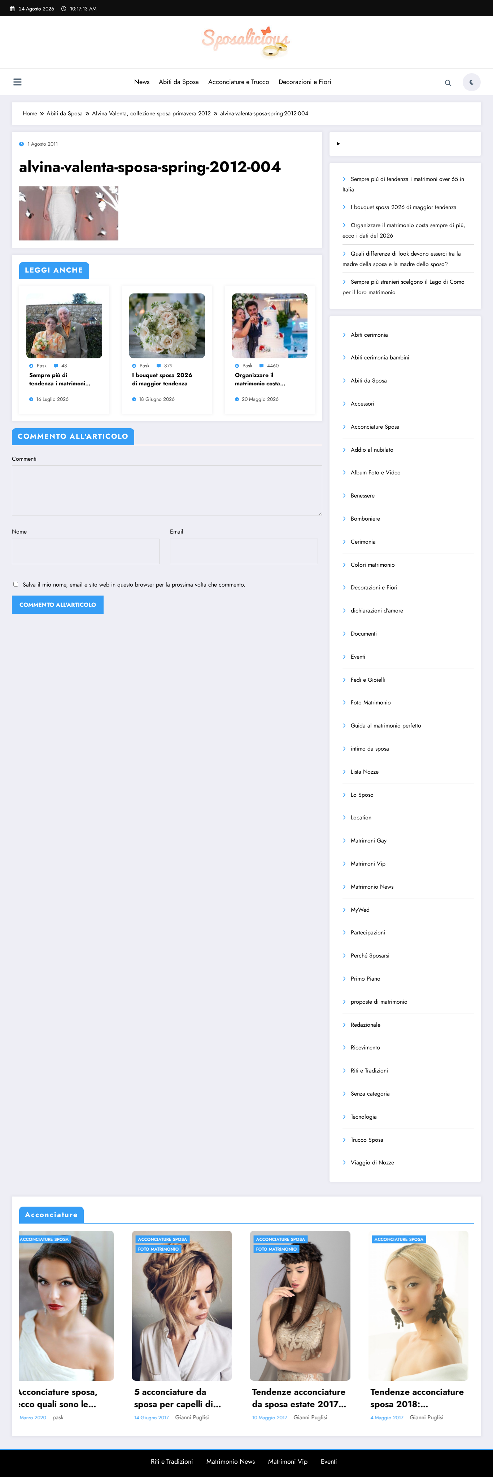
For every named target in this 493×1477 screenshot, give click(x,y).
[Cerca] (448, 83)
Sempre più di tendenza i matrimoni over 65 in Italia (57, 379)
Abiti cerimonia (369, 335)
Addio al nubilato (372, 450)
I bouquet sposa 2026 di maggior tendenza (162, 379)
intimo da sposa (370, 748)
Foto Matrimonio (371, 702)
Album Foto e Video (376, 472)
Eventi (358, 657)
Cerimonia (363, 542)
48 (64, 365)
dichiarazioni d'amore (377, 610)
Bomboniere (365, 518)
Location (361, 817)
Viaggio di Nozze (372, 1162)
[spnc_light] (472, 82)
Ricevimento (365, 1047)
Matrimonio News (372, 887)
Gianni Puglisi (75, 1417)
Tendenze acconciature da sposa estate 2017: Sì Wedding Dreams (182, 1398)
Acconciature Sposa (375, 427)
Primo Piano (365, 978)
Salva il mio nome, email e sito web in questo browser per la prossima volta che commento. (134, 584)
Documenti (364, 633)
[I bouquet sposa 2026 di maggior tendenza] (167, 325)
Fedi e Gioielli (368, 680)
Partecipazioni (368, 932)
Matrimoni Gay (369, 840)
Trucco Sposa (367, 1140)
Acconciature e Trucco (238, 82)
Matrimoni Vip (368, 863)
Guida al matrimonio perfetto (386, 725)
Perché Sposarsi (370, 955)
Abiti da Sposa (179, 82)
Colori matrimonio (373, 565)
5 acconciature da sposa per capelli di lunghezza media (56, 1398)
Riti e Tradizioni (369, 1070)
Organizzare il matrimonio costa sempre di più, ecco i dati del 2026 (263, 379)
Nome (19, 531)
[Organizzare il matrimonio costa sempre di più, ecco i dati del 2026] (270, 325)
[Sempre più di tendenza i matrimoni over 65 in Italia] (64, 325)
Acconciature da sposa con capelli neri (418, 1398)
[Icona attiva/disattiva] (17, 83)
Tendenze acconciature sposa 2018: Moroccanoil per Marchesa (300, 1398)
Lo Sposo (362, 795)
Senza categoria (370, 1093)
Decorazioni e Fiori (305, 82)
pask (42, 365)
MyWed (360, 910)
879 (168, 365)
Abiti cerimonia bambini (380, 357)
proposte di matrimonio (379, 1002)
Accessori (362, 403)
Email (176, 531)
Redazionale (365, 1025)
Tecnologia (364, 1117)
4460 (273, 365)
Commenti (24, 459)
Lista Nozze (365, 772)
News (141, 82)
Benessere (363, 495)
